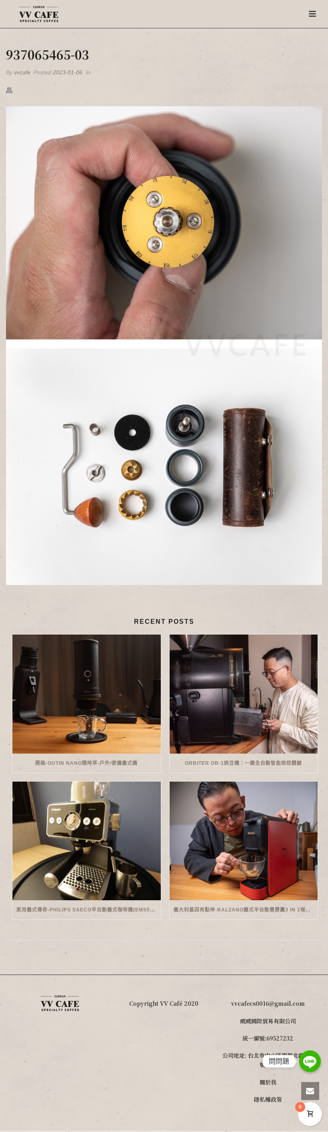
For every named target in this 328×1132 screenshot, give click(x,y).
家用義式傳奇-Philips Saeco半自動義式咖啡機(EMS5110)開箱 (88, 910)
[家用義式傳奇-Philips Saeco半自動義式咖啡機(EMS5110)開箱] (86, 841)
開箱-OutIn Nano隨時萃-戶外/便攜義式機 (86, 763)
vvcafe (22, 72)
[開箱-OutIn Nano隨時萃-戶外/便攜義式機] (86, 694)
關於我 (268, 1082)
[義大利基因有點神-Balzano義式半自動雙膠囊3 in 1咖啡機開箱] (244, 841)
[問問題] (310, 1061)
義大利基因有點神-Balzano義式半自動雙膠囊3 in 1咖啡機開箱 (246, 910)
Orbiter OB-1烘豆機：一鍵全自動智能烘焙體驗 (243, 763)
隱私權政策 (268, 1099)
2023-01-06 (67, 72)
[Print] (13, 89)
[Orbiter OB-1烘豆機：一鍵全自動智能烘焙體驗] (244, 694)
